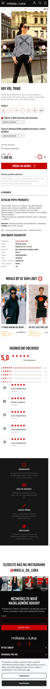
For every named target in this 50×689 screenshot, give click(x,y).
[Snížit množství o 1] (35, 154)
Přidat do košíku (21, 163)
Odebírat (24, 625)
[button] (5, 46)
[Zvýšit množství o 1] (45, 154)
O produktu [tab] (6, 189)
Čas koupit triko (21, 238)
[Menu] (3, 3)
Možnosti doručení (11, 146)
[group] (14, 581)
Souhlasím (24, 683)
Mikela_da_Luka (24, 567)
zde (28, 670)
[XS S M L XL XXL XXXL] (13, 301)
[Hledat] (40, 3)
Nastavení (24, 676)
